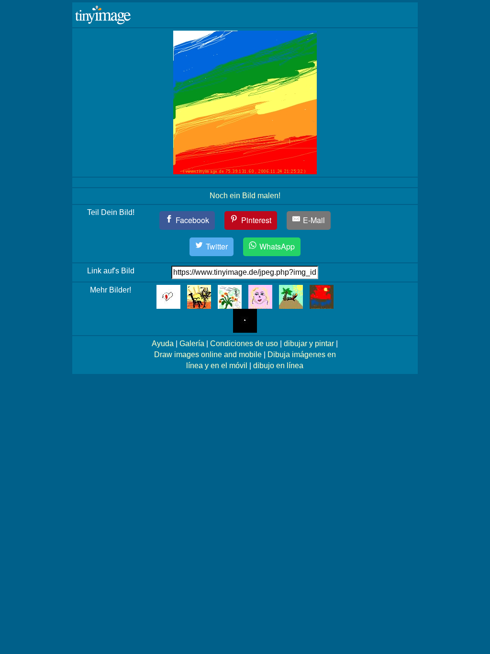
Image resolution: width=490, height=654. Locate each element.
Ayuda (163, 343)
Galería (191, 343)
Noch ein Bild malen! (245, 196)
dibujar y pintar (309, 343)
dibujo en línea (278, 365)
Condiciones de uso (244, 343)
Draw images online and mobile (208, 354)
